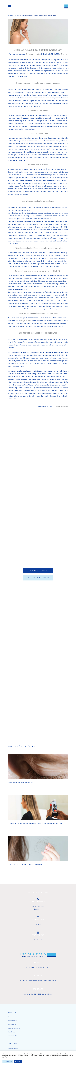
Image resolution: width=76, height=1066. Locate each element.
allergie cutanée (25, 320)
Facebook (64, 406)
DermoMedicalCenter (14, 15)
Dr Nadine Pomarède (33, 54)
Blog (22, 15)
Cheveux (64, 54)
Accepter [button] (17, 1061)
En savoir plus (8, 1061)
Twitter (58, 406)
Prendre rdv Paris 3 (38, 578)
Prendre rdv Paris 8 (38, 570)
